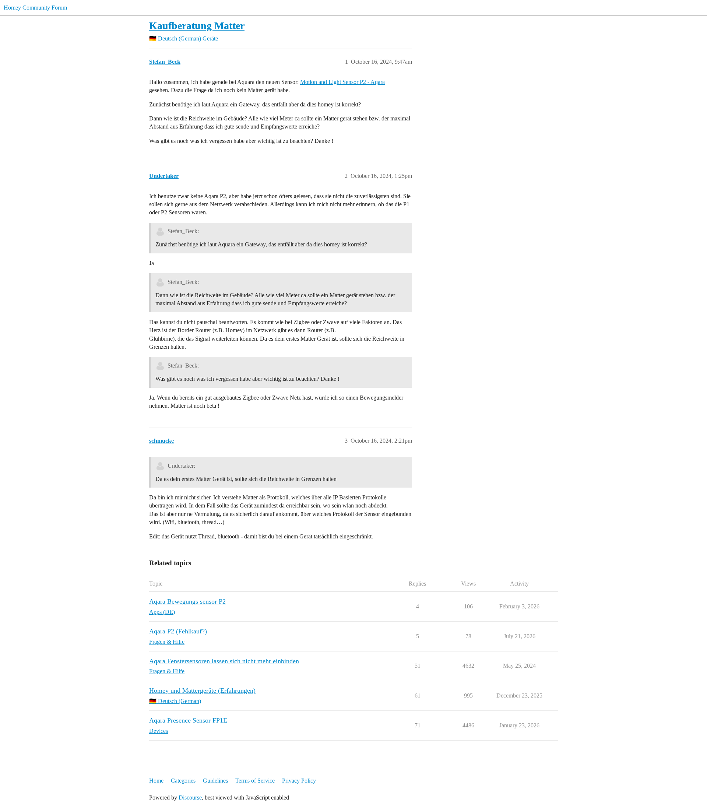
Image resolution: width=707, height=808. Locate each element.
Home (156, 780)
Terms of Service (255, 780)
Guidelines (215, 780)
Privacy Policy (299, 780)
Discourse (190, 797)
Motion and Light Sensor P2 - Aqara (342, 82)
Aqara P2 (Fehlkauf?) (178, 631)
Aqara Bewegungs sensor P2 (187, 601)
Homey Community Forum (35, 7)
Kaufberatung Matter (197, 25)
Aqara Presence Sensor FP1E (188, 720)
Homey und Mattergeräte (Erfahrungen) (202, 690)
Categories (183, 780)
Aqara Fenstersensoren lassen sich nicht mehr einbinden (224, 661)
